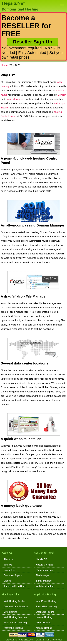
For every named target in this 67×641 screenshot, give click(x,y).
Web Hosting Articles (14, 601)
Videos (7, 580)
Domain (62, 94)
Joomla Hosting (44, 617)
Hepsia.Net (13, 3)
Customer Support (13, 575)
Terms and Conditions (15, 586)
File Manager (42, 575)
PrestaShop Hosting (46, 606)
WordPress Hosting (46, 601)
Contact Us (9, 570)
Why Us (8, 564)
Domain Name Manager (16, 606)
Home (4, 65)
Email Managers (15, 99)
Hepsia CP (41, 559)
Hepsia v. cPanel (44, 564)
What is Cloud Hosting (15, 622)
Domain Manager (44, 570)
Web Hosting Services (15, 617)
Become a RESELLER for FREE (26, 26)
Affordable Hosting (13, 628)
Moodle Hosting (44, 628)
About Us (8, 559)
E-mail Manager (44, 580)
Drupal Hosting (43, 622)
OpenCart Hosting (45, 612)
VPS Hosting (10, 612)
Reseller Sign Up (32, 42)
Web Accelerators (45, 586)
